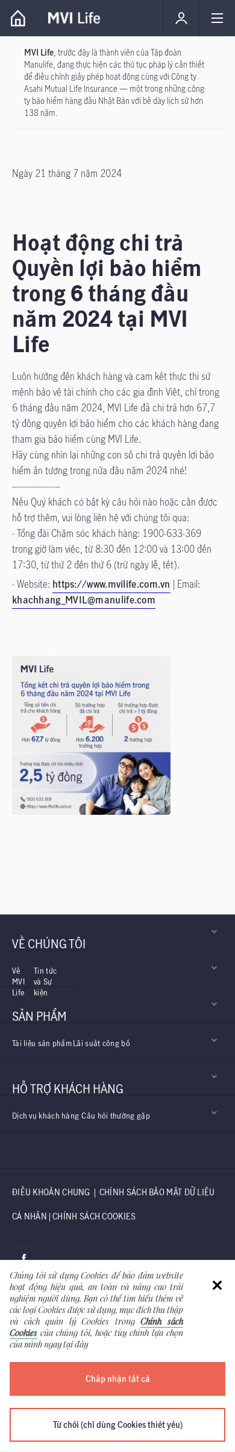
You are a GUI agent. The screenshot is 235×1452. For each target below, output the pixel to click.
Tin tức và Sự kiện (45, 981)
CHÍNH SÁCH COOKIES (94, 1216)
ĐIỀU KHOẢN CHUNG (51, 1192)
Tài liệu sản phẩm (42, 1043)
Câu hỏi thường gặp (115, 1115)
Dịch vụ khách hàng (45, 1115)
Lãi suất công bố (101, 1043)
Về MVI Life (18, 981)
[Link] (18, 18)
